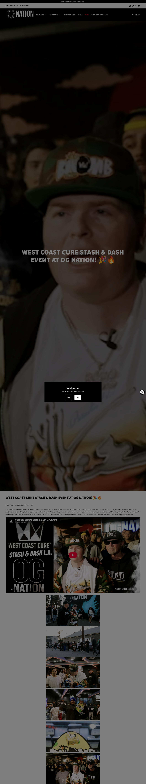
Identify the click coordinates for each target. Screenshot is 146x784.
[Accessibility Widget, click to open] (142, 392)
